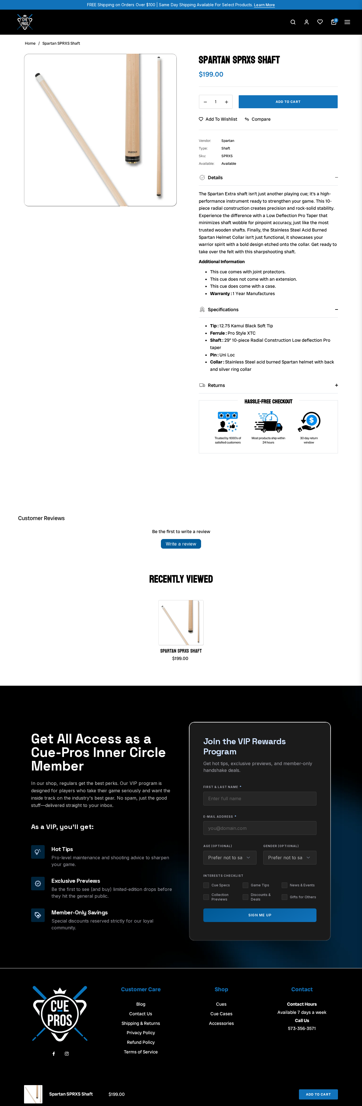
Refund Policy (141, 1042)
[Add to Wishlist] (320, 22)
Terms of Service (141, 1052)
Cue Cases (221, 1014)
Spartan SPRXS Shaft (181, 651)
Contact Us (140, 1014)
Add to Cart (318, 1094)
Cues (221, 1004)
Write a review (181, 544)
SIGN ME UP (260, 915)
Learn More (264, 4)
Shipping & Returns (141, 1023)
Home (30, 43)
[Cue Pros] (24, 22)
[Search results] (293, 22)
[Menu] (347, 22)
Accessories (221, 1023)
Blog (140, 1004)
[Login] (306, 22)
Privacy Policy (141, 1033)
